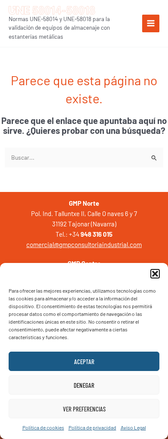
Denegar (84, 385)
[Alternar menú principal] (151, 23)
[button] (155, 273)
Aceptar (84, 361)
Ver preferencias (84, 409)
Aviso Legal (133, 427)
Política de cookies (43, 427)
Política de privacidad (92, 427)
